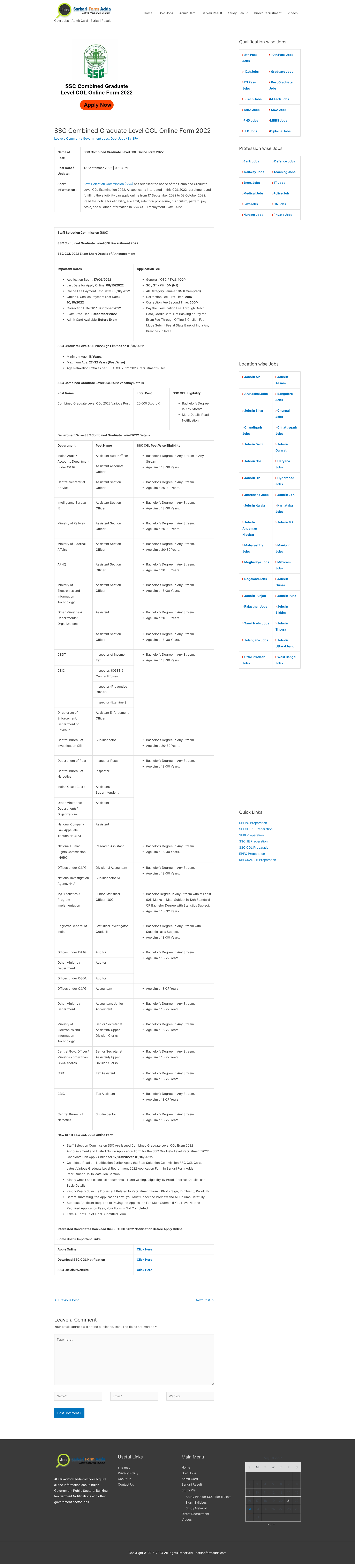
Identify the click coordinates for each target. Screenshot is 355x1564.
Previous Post (67, 1300)
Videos (293, 13)
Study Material (196, 1508)
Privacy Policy (128, 1473)
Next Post (205, 1300)
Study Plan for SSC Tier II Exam (208, 1497)
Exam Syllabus (196, 1502)
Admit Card (187, 13)
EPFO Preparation (252, 854)
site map (124, 1467)
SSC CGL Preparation (254, 847)
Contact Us (126, 1484)
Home (148, 13)
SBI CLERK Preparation (256, 829)
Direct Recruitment (267, 13)
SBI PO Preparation (253, 823)
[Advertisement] (270, 290)
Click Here (144, 1249)
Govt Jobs (166, 13)
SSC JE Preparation (253, 841)
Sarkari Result (212, 13)
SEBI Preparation (251, 835)
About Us (124, 1479)
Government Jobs (96, 138)
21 (288, 1501)
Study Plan (236, 13)
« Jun (271, 1524)
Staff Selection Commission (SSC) (109, 184)
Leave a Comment (67, 138)
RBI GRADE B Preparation (257, 860)
